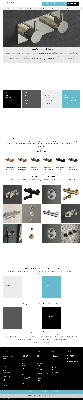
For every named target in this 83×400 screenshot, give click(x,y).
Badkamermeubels (13, 8)
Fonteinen (33, 8)
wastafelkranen (72, 145)
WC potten (72, 8)
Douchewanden (24, 8)
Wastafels (65, 8)
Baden (54, 8)
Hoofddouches (41, 8)
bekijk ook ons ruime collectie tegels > (41, 342)
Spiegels (59, 8)
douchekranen (64, 145)
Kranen (49, 8)
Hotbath (51, 316)
